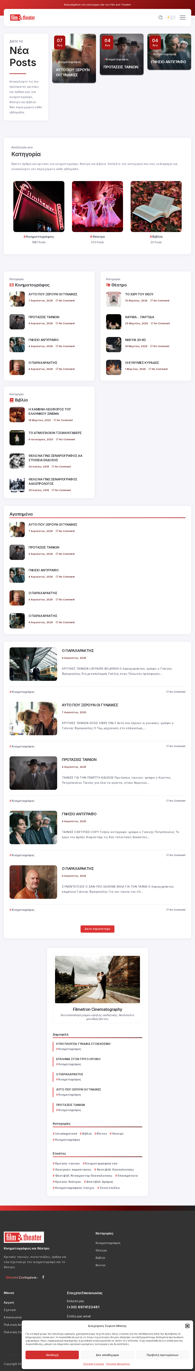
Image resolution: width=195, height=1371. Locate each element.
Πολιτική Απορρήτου (118, 1363)
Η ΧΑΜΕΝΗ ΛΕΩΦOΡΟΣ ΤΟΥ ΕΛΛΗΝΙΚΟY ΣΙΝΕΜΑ (50, 411)
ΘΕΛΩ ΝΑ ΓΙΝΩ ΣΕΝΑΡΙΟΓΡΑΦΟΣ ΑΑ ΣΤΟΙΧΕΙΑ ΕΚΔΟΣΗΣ (55, 458)
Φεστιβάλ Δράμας (99, 1181)
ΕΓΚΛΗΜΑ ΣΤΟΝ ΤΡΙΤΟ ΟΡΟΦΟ (78, 1059)
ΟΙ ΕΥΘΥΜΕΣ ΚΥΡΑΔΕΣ (142, 363)
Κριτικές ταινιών (67, 1163)
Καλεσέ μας (75, 1301)
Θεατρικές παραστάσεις (73, 1169)
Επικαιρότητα (128, 1175)
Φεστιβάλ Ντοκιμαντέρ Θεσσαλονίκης (83, 1175)
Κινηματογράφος (40, 236)
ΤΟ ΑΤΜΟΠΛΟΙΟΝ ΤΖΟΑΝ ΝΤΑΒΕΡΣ (55, 433)
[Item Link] (38, 206)
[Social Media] (43, 1277)
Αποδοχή (52, 1355)
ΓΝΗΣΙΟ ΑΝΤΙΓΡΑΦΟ (121, 62)
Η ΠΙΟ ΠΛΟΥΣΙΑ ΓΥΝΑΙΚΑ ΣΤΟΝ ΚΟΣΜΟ (83, 1044)
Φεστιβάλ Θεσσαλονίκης (115, 1169)
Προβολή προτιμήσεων (163, 1355)
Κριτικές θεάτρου (68, 1181)
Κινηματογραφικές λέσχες (74, 1188)
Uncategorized (66, 1133)
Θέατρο (99, 236)
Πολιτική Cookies (93, 1363)
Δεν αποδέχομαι (107, 1355)
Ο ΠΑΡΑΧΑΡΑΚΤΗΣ (167, 75)
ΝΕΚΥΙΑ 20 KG (135, 340)
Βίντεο (102, 1133)
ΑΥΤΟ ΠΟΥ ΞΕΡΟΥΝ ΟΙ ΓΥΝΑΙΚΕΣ (53, 294)
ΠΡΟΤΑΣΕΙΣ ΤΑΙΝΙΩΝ (73, 67)
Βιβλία (157, 236)
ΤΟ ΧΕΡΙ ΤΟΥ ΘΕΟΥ (139, 294)
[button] (187, 1326)
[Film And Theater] (23, 17)
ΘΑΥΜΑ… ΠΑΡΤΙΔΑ (139, 317)
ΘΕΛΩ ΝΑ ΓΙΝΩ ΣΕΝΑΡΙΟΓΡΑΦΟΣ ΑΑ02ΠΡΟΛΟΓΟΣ (53, 481)
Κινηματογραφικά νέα (101, 1163)
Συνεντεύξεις (110, 1188)
